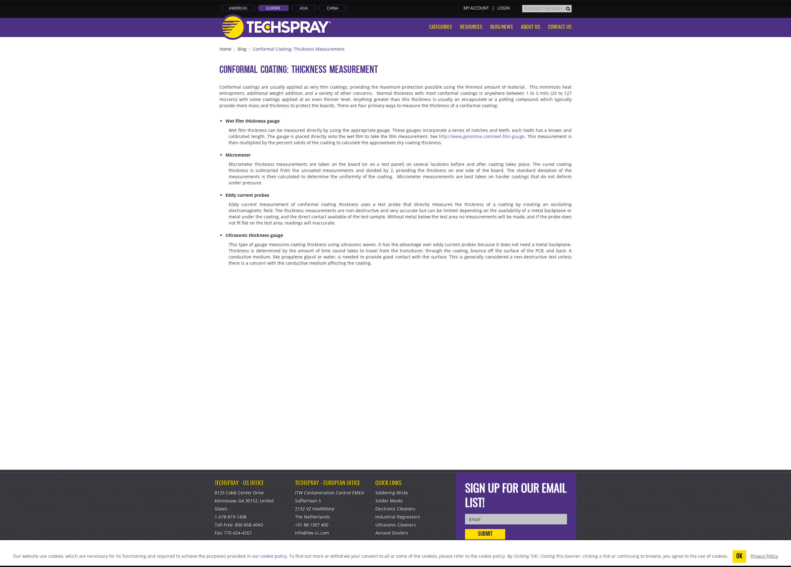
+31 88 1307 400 (311, 525)
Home (225, 49)
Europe (273, 8)
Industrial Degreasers (397, 517)
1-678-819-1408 (231, 517)
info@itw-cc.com (312, 533)
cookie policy (273, 556)
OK (739, 556)
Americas (238, 8)
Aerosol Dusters (391, 533)
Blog (242, 49)
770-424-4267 (238, 533)
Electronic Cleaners (395, 509)
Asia (304, 8)
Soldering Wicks (391, 493)
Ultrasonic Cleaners (395, 525)
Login (503, 8)
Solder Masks (389, 501)
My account (476, 8)
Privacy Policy (764, 556)
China (332, 8)
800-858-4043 (249, 525)
